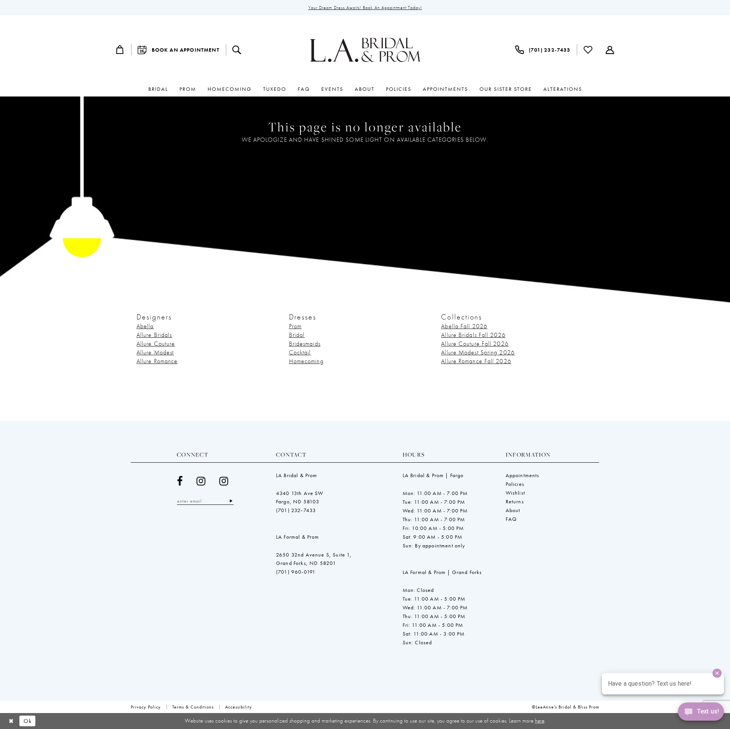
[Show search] (237, 49)
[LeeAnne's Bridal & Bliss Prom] (365, 49)
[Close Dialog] (11, 721)
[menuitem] (120, 49)
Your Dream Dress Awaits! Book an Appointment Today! (365, 8)
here (539, 720)
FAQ (511, 519)
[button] (120, 49)
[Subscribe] (231, 501)
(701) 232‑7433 (296, 510)
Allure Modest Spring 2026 (478, 352)
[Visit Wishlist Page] (588, 49)
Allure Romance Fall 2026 (476, 361)
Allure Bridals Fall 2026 (473, 335)
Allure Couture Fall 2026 (474, 344)
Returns (515, 501)
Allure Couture (155, 344)
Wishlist (515, 492)
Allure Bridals (154, 335)
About (513, 510)
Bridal (297, 335)
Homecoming (306, 361)
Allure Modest (155, 352)
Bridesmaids (305, 344)
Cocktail (300, 352)
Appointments (523, 475)
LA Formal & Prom (297, 536)
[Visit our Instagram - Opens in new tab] (201, 481)
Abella (145, 326)
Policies (515, 484)
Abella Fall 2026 (464, 326)
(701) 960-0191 (296, 571)
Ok (28, 721)
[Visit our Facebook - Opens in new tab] (180, 481)
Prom (295, 326)
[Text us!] (701, 713)
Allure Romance (157, 361)
